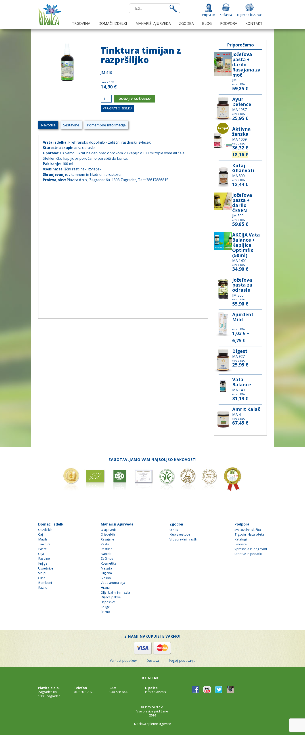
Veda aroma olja (113, 582)
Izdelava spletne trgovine (152, 724)
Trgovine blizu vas (249, 15)
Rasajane (107, 539)
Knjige (42, 563)
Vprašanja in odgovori (250, 549)
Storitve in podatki (248, 554)
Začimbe (107, 558)
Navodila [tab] (48, 125)
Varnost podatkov (123, 660)
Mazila (43, 539)
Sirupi (42, 573)
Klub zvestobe (179, 534)
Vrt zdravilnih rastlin (183, 539)
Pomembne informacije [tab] (106, 125)
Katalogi (240, 539)
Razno (42, 587)
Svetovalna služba (247, 530)
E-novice (240, 544)
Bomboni (45, 582)
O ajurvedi (108, 530)
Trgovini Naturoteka (249, 534)
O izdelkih (45, 530)
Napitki (106, 554)
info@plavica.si (156, 692)
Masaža (106, 568)
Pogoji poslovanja (182, 660)
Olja (41, 554)
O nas (173, 530)
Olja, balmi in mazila (115, 592)
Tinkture (44, 544)
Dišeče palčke (111, 597)
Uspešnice (45, 568)
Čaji (41, 534)
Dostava (152, 660)
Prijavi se (208, 15)
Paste (42, 549)
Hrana (105, 587)
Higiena (106, 573)
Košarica (225, 15)
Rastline (44, 558)
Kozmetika (108, 563)
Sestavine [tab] (71, 125)
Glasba (106, 578)
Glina (41, 578)
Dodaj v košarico (135, 98)
